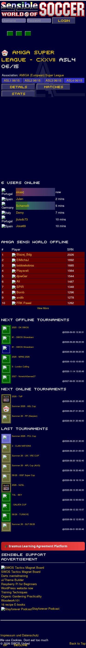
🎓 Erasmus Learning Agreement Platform (35, 546)
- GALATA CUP (19, 504)
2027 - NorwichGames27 (24, 376)
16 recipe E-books (13, 604)
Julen (19, 199)
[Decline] (20, 645)
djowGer (22, 276)
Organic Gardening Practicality (21, 596)
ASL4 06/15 (74, 80)
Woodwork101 (10, 600)
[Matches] (53, 87)
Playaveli (23, 270)
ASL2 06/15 (32, 80)
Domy (20, 212)
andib (20, 297)
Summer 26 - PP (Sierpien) (24, 416)
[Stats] (18, 94)
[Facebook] (4, 628)
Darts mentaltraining (14, 576)
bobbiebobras (25, 265)
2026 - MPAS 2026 (21, 356)
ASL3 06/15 (53, 80)
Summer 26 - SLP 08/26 (23, 524)
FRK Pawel (24, 303)
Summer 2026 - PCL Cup (24, 436)
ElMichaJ (23, 260)
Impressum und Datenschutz (19, 635)
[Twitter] (13, 628)
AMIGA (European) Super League (41, 75)
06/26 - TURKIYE (20, 514)
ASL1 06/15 (11, 80)
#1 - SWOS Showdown (23, 337)
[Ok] (5, 645)
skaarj (20, 192)
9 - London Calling (20, 366)
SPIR (20, 286)
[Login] (63, 20)
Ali (18, 281)
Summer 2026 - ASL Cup (24, 406)
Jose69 (21, 226)
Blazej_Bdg (24, 254)
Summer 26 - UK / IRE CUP (25, 455)
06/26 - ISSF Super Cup (23, 475)
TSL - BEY (17, 494)
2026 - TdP (17, 396)
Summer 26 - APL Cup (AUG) (26, 465)
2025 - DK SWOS (20, 327)
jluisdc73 (22, 219)
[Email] (30, 628)
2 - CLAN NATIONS (21, 445)
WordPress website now (17, 588)
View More (43, 308)
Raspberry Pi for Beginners (19, 584)
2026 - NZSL (18, 485)
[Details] (18, 87)
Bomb (20, 292)
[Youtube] (22, 628)
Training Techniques (14, 592)
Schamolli (22, 205)
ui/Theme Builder (12, 580)
